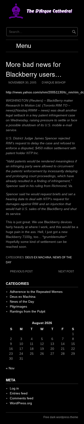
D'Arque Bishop (54, 82)
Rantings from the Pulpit (27, 311)
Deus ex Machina (38, 257)
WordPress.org (21, 403)
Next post (66, 271)
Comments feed (21, 398)
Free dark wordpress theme (60, 417)
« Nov (10, 368)
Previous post (21, 271)
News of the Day (22, 301)
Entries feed (19, 393)
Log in (14, 388)
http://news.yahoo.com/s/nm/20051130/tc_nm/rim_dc (45, 92)
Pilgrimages (18, 306)
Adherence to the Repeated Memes (36, 292)
